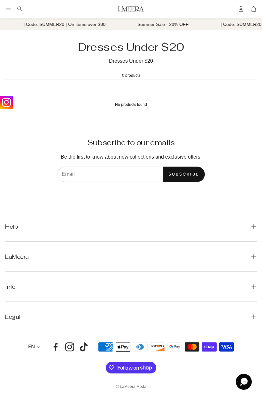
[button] (8, 8)
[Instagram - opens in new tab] (69, 346)
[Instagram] (6, 102)
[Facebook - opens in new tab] (55, 346)
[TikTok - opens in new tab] (83, 346)
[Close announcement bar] (255, 23)
